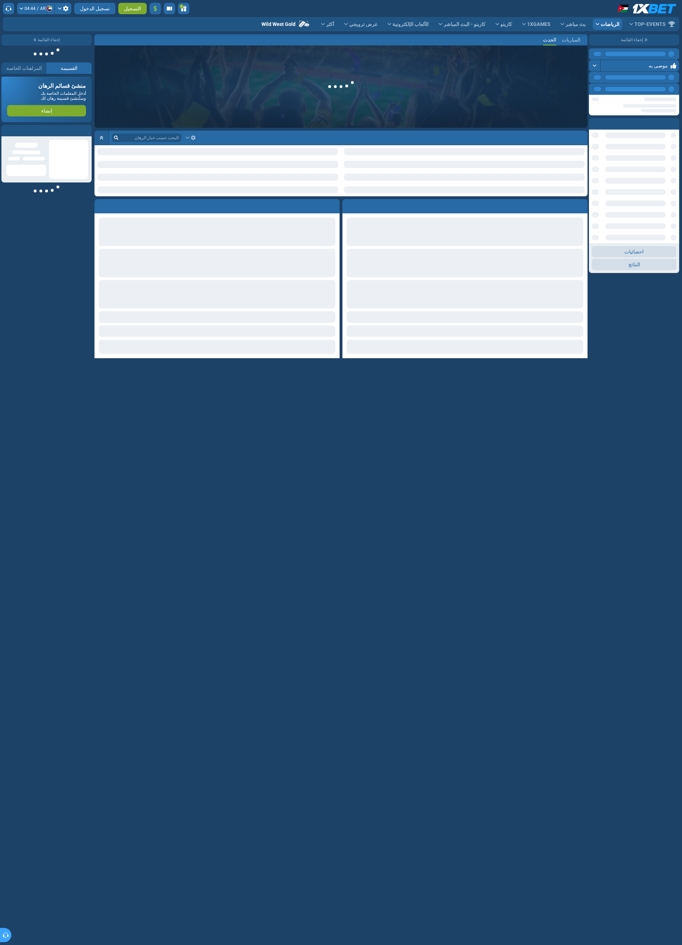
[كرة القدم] (569, 39)
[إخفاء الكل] (101, 138)
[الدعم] (8, 8)
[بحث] (100, 39)
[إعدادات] (63, 8)
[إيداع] (155, 8)
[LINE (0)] (580, 39)
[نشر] (595, 65)
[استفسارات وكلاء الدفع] (169, 8)
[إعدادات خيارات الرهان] (190, 138)
